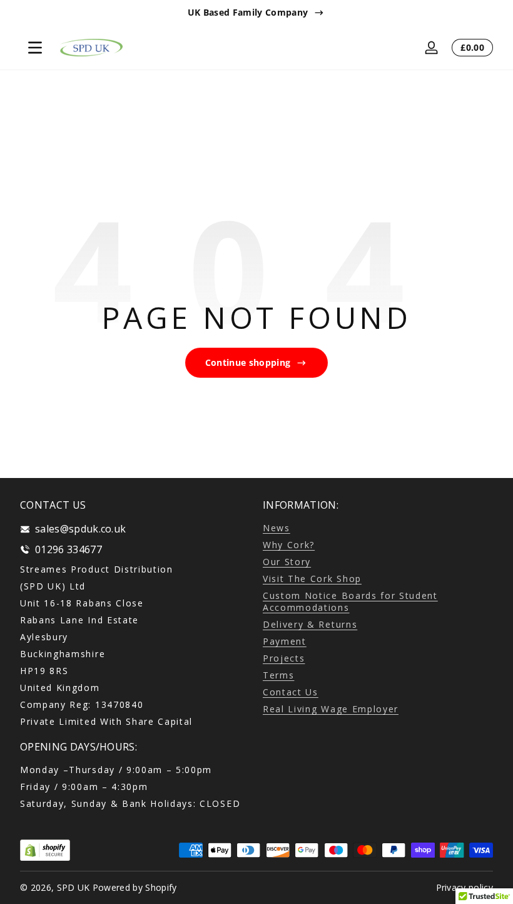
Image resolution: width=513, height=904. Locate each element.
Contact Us (290, 692)
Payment (285, 641)
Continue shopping (247, 362)
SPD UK (73, 887)
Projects (284, 658)
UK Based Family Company (248, 12)
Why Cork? (289, 545)
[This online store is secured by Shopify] (45, 850)
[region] (256, 13)
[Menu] (35, 48)
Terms (278, 675)
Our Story (287, 562)
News (276, 528)
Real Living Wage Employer (331, 709)
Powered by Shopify (135, 887)
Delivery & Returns (310, 624)
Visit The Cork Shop (312, 578)
